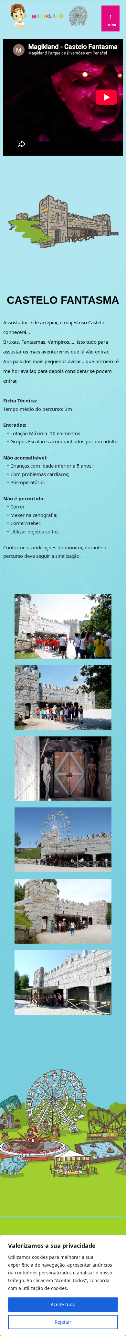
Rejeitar (63, 1322)
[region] (63, 1285)
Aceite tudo (63, 1304)
